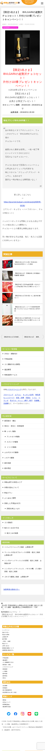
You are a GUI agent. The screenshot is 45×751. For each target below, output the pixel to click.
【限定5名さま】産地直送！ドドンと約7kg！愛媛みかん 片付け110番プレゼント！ (12, 337)
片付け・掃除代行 (10, 354)
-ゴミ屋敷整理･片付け (8, 662)
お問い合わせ (5, 645)
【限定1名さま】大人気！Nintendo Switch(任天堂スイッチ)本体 (25, 263)
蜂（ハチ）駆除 (10, 431)
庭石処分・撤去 (10, 421)
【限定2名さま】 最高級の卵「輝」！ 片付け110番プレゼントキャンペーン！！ (34, 337)
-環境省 (4, 700)
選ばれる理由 (5, 634)
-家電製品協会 (6, 704)
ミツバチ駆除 (11, 447)
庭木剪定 (7, 468)
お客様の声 (5, 636)
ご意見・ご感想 (6, 641)
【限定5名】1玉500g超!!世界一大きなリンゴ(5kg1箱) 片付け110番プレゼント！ (27, 285)
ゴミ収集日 (8, 522)
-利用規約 (4, 688)
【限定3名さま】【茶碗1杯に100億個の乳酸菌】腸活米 (27, 274)
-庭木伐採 (4, 673)
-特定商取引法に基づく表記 (9, 692)
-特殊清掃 (4, 669)
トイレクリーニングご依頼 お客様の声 (18, 547)
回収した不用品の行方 (12, 503)
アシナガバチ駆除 (13, 437)
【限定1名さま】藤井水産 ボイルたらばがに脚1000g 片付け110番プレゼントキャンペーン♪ (27, 320)
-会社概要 (4, 685)
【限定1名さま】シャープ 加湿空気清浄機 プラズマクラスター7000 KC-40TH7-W (27, 309)
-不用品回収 (5, 657)
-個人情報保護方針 (7, 690)
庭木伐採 (7, 463)
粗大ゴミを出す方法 (11, 528)
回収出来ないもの (13, 508)
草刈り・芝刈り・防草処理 (14, 426)
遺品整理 (7, 369)
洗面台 (28, 398)
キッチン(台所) (28, 395)
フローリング (8, 395)
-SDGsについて (6, 702)
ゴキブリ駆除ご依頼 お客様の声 (16, 577)
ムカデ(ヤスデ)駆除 (11, 452)
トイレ (34, 398)
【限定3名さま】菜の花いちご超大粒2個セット (27, 297)
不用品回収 (8, 359)
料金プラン (8, 493)
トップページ (5, 630)
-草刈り (4, 678)
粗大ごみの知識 (12, 533)
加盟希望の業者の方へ (11, 589)
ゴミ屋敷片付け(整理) (12, 364)
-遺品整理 (4, 660)
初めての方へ (5, 632)
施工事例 (4, 639)
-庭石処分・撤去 (6, 664)
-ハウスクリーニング (7, 667)
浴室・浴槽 (20, 398)
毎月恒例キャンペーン (10, 27)
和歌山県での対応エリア (13, 482)
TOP (21, 606)
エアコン (18, 395)
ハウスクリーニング (14, 389)
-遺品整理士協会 (6, 706)
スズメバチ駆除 (12, 442)
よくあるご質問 (10, 498)
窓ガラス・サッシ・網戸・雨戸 (21, 400)
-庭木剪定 (4, 675)
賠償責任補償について (8, 648)
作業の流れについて (11, 487)
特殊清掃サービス (10, 375)
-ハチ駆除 (4, 671)
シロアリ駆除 (9, 458)
